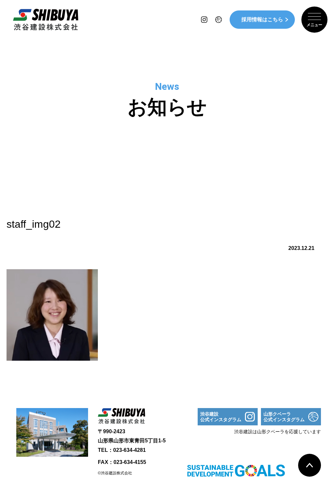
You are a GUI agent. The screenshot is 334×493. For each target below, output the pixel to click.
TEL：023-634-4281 (122, 450)
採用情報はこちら (262, 19)
